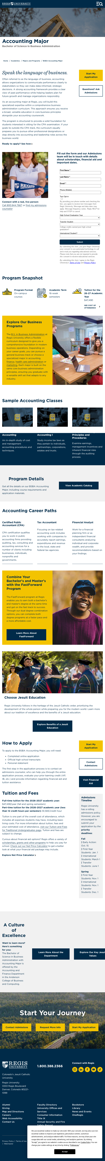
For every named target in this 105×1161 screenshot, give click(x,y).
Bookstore (78, 1104)
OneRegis (77, 1115)
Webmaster (8, 1144)
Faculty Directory (47, 1104)
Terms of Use (21, 1141)
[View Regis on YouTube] (93, 1069)
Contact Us (8, 1121)
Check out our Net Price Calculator (29, 846)
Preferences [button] (74, 1145)
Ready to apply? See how (16, 143)
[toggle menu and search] (99, 4)
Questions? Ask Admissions (91, 91)
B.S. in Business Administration (28, 334)
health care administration (29, 361)
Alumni (6, 1104)
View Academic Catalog (78, 485)
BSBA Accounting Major (53, 61)
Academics (15, 61)
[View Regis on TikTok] (100, 1069)
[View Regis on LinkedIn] (81, 1069)
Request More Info (50, 1027)
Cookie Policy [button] (85, 1142)
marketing (12, 365)
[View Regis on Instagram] (74, 1069)
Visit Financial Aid (91, 781)
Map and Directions (13, 1111)
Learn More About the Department (50, 954)
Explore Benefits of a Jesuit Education (52, 726)
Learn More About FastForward (26, 635)
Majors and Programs (31, 61)
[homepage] (16, 4)
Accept (65, 1152)
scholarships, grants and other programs (24, 842)
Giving (6, 1108)
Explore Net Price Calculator (18, 855)
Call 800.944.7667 (12, 205)
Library (76, 1108)
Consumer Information (49, 1115)
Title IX (41, 1118)
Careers (6, 1115)
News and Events (81, 1111)
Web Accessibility (12, 1118)
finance (10, 361)
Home (5, 61)
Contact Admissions (90, 764)
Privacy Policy (8, 1141)
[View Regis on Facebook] (87, 1069)
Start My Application (90, 75)
